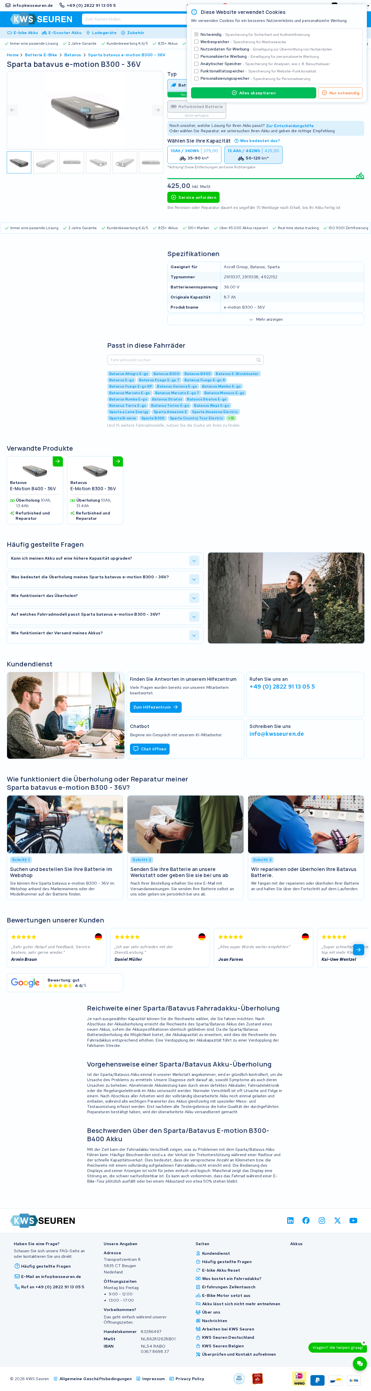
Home (13, 55)
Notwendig (255, 34)
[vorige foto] (12, 110)
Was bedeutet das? (260, 140)
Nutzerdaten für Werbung (266, 49)
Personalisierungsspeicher (255, 78)
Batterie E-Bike (41, 55)
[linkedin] (290, 1220)
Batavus (72, 55)
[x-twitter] (337, 1220)
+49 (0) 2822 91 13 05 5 (282, 686)
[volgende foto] (157, 110)
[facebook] (306, 1220)
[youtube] (353, 1220)
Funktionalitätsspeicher (258, 71)
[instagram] (321, 1220)
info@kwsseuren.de (277, 734)
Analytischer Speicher (265, 63)
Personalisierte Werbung (260, 56)
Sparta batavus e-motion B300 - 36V (126, 55)
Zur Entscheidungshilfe (290, 125)
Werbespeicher (243, 41)
